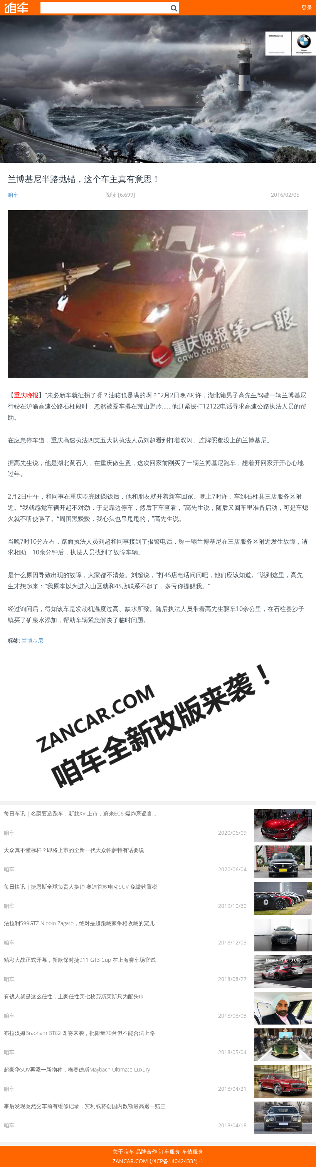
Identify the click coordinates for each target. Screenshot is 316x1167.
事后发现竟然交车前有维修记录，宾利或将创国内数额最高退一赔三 (85, 1106)
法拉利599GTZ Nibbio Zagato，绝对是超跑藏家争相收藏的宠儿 (79, 923)
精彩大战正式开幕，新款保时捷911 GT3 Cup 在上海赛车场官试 (80, 959)
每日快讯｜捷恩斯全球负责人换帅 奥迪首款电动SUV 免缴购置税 (80, 886)
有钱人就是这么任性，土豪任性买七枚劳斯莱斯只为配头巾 (74, 996)
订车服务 (169, 1151)
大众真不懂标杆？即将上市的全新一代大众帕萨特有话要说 (74, 850)
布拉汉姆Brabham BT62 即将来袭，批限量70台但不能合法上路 (79, 1032)
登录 (306, 7)
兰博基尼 (32, 640)
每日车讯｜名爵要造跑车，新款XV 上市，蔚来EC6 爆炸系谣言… (80, 813)
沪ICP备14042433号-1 (176, 1161)
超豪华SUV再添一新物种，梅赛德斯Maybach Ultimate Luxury (77, 1069)
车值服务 (192, 1151)
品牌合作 (146, 1151)
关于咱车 (123, 1151)
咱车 (13, 194)
